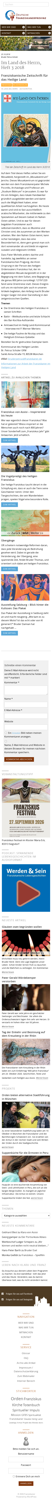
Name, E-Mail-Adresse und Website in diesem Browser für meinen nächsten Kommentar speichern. (24, 748)
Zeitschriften (26, 89)
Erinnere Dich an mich (27, 1476)
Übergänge (8, 540)
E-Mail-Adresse (13, 710)
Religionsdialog (20, 85)
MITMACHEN (33, 33)
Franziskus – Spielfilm (33, 1255)
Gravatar (16, 733)
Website (8, 721)
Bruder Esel (30, 1250)
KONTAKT (6, 33)
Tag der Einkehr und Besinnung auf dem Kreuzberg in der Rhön (23, 1033)
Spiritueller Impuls (26, 1410)
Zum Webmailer (26, 1376)
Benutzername (26, 1453)
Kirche (17, 1404)
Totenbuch (31, 1405)
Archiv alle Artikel (26, 1363)
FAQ (26, 1358)
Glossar (26, 1353)
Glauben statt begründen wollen (22, 926)
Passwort (26, 1465)
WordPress (31, 1497)
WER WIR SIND (9, 27)
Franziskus (6, 85)
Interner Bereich (26, 1380)
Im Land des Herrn (9, 89)
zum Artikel (9, 440)
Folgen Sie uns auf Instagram (19, 1299)
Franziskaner (26, 15)
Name (8, 698)
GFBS (24, 1415)
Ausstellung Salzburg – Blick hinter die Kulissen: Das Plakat (24, 606)
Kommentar (11, 682)
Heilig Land (37, 1419)
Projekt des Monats (30, 1423)
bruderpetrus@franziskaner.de (25, 358)
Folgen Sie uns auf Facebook (19, 1294)
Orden (17, 1398)
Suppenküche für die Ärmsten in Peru (25, 1152)
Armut (19, 1422)
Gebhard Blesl (9, 1232)
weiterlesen (8, 1147)
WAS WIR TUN (34, 27)
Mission (16, 1415)
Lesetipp (12, 1422)
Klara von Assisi (29, 1232)
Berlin (41, 1423)
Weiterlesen (8, 972)
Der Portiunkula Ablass (33, 1237)
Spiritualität (34, 1415)
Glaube (27, 1418)
